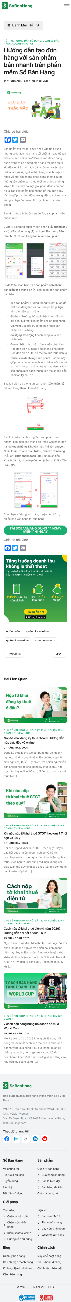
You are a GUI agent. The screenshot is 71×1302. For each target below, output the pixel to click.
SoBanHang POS (23, 43)
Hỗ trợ (8, 40)
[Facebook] (7, 1139)
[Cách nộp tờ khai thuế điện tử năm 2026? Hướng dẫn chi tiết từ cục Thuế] (35, 895)
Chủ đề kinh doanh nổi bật (22, 730)
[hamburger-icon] (66, 6)
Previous (15, 654)
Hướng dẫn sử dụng (28, 40)
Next (58, 654)
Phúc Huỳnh (40, 81)
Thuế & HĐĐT (22, 733)
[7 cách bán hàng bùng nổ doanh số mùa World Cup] (35, 991)
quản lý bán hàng (37, 631)
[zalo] (16, 1139)
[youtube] (44, 1139)
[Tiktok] (26, 1139)
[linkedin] (35, 1139)
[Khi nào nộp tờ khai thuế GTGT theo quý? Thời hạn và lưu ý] (35, 800)
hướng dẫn (13, 631)
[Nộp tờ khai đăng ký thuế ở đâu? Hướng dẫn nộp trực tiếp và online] (35, 705)
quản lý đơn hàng (17, 640)
